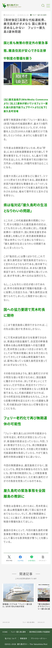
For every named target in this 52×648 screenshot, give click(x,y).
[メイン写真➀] (26, 73)
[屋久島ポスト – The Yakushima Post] (12, 5)
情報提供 (23, 638)
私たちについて (10, 638)
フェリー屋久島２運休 (39, 15)
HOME (5, 632)
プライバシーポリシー (39, 638)
